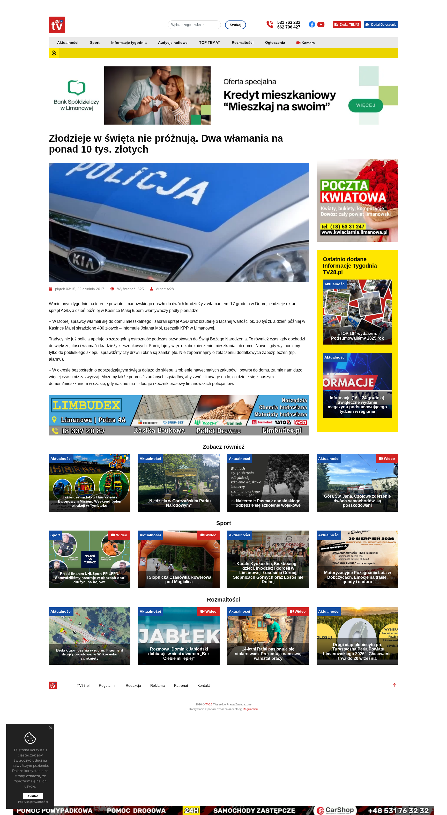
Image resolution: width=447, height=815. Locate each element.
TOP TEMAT (209, 43)
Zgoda (32, 796)
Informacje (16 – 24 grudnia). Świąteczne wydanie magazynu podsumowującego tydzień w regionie (357, 405)
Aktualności (67, 43)
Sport (95, 43)
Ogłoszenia (275, 43)
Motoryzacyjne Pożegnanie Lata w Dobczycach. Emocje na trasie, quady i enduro (357, 577)
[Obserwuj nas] (313, 24)
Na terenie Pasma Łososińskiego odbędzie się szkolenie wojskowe (268, 503)
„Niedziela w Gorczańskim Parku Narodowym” (179, 503)
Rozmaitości (243, 43)
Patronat (181, 686)
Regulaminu (250, 709)
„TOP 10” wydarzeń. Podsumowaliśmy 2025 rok (357, 335)
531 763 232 (288, 22)
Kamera (308, 43)
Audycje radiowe (173, 43)
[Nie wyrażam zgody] (50, 727)
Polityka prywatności (33, 802)
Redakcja (133, 686)
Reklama (157, 686)
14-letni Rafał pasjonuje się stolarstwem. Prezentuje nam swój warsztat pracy (268, 653)
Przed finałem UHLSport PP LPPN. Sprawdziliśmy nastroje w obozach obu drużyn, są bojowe (89, 577)
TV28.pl (83, 686)
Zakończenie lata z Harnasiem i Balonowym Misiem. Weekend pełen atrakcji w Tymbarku (89, 501)
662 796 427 (288, 27)
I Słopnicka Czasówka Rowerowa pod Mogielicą (179, 579)
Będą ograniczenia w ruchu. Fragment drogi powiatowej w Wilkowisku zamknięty (89, 654)
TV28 (209, 704)
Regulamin (107, 686)
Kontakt (203, 686)
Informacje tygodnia (129, 43)
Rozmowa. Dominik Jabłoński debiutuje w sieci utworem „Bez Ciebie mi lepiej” (179, 653)
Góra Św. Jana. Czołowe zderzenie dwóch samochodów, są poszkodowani (357, 500)
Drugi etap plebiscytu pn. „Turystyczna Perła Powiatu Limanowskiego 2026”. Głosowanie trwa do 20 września (357, 651)
